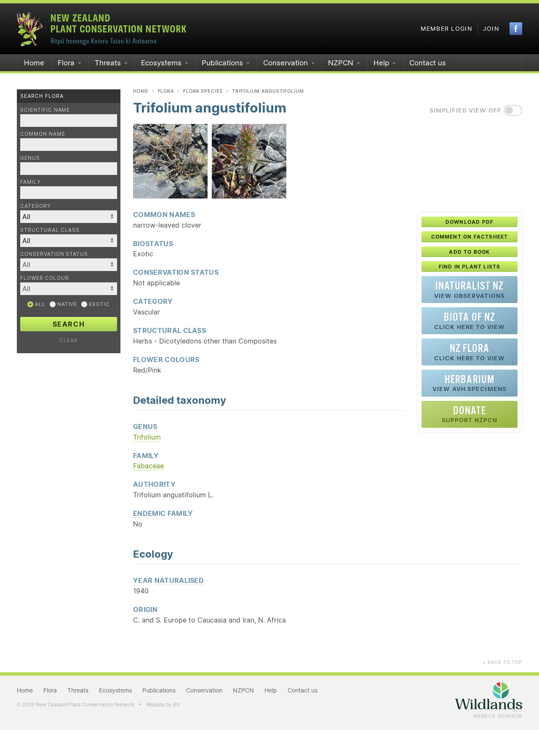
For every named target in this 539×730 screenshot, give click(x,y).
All (39, 304)
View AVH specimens (469, 383)
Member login (446, 28)
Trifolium (147, 437)
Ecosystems (161, 62)
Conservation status (54, 254)
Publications (222, 62)
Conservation (285, 62)
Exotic (98, 304)
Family (30, 182)
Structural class (50, 230)
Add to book (469, 252)
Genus (30, 158)
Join (491, 28)
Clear (68, 340)
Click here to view (469, 320)
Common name (42, 134)
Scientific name (45, 110)
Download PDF (470, 222)
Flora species (203, 91)
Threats (108, 62)
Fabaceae (148, 466)
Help (381, 62)
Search (69, 324)
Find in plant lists (470, 266)
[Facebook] (516, 28)
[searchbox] (64, 264)
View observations (469, 289)
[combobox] (68, 264)
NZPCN (340, 62)
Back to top (502, 662)
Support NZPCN (470, 414)
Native (66, 304)
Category (35, 206)
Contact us (427, 62)
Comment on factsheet (469, 236)
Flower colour (44, 278)
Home (34, 62)
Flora (66, 62)
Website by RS (163, 704)
